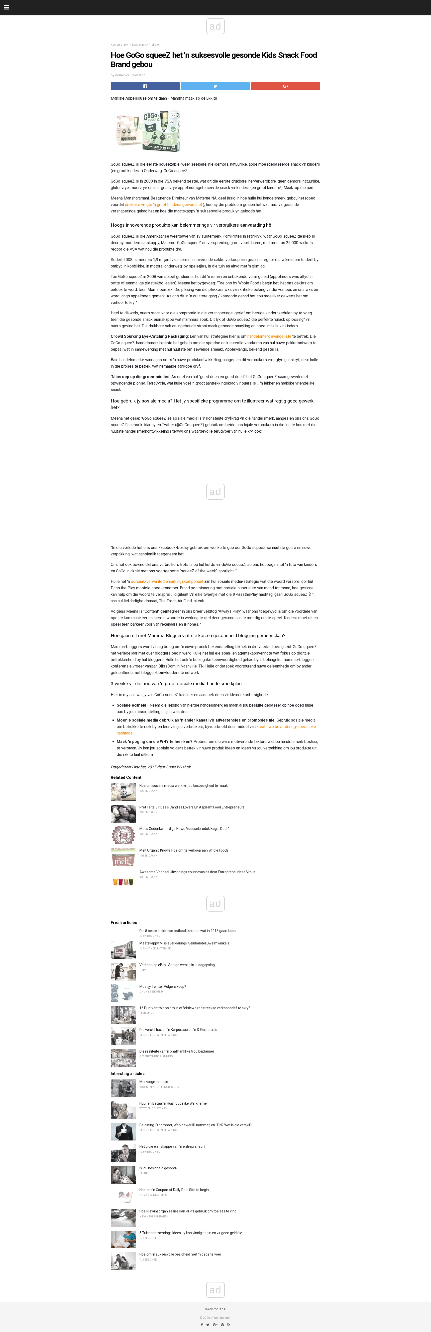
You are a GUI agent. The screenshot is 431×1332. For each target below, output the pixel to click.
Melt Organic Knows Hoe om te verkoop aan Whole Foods (183, 850)
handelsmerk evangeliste (269, 336)
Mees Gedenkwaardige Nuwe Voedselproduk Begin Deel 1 (184, 829)
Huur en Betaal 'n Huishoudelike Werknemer (173, 1103)
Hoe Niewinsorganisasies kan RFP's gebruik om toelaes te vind (187, 1211)
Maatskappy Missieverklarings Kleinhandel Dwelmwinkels (184, 943)
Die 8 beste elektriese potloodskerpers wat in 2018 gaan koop (187, 931)
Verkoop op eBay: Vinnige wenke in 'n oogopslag (177, 965)
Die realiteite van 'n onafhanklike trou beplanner (176, 1051)
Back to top (215, 1309)
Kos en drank (119, 44)
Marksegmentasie (153, 1082)
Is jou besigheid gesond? (158, 1168)
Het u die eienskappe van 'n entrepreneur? (172, 1146)
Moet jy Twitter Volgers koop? (162, 987)
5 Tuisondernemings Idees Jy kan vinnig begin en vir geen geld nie (190, 1233)
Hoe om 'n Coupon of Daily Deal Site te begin (174, 1190)
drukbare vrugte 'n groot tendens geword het (163, 204)
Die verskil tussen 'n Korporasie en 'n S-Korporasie (178, 1030)
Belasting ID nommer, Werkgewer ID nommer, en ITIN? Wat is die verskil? (195, 1125)
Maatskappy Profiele (145, 44)
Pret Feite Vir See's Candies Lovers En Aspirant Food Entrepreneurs (191, 807)
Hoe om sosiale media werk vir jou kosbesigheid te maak (183, 786)
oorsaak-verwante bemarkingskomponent (167, 581)
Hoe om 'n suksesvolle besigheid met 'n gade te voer (180, 1254)
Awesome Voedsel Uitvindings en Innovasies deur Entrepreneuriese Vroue (197, 872)
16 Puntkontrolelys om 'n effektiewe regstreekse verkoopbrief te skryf (194, 1008)
